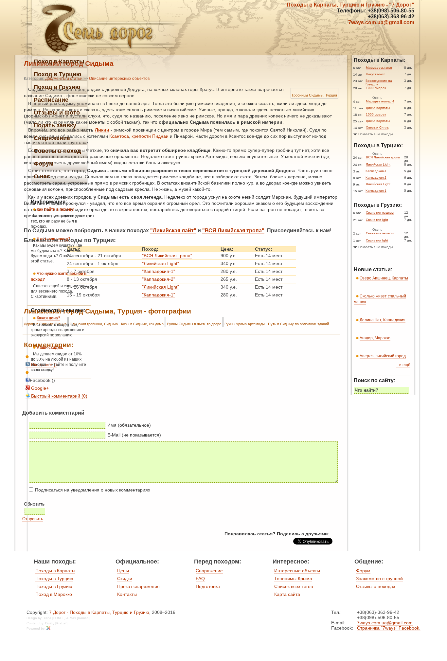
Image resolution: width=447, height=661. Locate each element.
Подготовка (208, 586)
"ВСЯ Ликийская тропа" (233, 230)
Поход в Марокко (53, 594)
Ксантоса (119, 136)
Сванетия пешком (380, 212)
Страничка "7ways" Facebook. (388, 628)
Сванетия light (377, 220)
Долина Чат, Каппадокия (382, 320)
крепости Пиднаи (150, 136)
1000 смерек (376, 88)
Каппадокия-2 (376, 177)
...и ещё (403, 365)
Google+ (39, 388)
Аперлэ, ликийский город (383, 356)
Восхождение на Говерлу (379, 82)
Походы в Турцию (54, 578)
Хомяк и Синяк (377, 127)
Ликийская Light (378, 164)
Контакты (127, 594)
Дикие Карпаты (378, 108)
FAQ (200, 578)
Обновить (34, 504)
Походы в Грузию (53, 586)
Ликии (102, 130)
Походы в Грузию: (378, 205)
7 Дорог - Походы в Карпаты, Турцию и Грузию (99, 612)
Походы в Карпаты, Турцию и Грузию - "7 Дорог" (350, 5)
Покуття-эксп (375, 74)
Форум (363, 570)
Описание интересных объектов (119, 78)
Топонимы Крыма (293, 578)
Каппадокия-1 (376, 171)
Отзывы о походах (375, 586)
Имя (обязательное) (129, 425)
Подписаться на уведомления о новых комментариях (92, 489)
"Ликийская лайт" (173, 230)
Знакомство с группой (379, 578)
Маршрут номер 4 (380, 101)
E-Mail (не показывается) (134, 435)
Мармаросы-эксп (379, 67)
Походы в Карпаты (55, 570)
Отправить (32, 518)
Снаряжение (209, 570)
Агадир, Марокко (375, 338)
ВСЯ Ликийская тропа (383, 157)
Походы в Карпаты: (379, 60)
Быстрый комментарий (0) (58, 396)
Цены (123, 570)
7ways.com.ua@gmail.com (381, 22)
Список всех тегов (293, 586)
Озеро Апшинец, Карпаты (384, 278)
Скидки (124, 578)
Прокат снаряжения (138, 586)
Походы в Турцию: (378, 145)
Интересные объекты (297, 570)
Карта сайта (287, 594)
